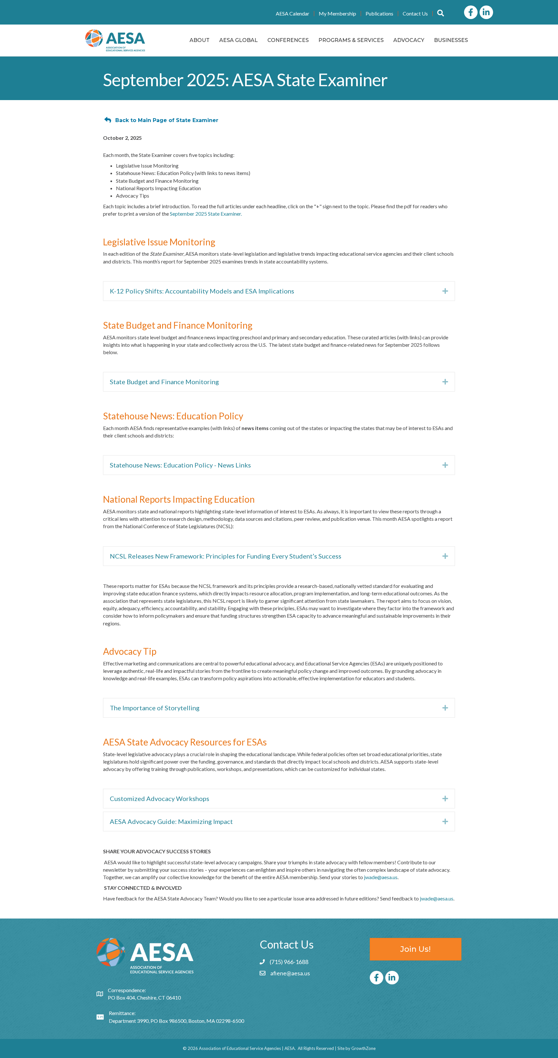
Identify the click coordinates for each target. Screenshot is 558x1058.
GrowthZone (363, 1048)
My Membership (337, 13)
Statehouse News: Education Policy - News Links (180, 465)
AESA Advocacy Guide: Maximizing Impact (171, 821)
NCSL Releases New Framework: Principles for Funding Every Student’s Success (225, 556)
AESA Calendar (292, 13)
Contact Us (415, 13)
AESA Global (238, 40)
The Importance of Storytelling (155, 708)
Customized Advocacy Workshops (159, 798)
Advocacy (408, 40)
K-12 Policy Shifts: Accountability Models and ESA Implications (202, 291)
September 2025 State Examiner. (206, 214)
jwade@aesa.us (381, 877)
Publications (379, 13)
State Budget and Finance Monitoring (164, 381)
